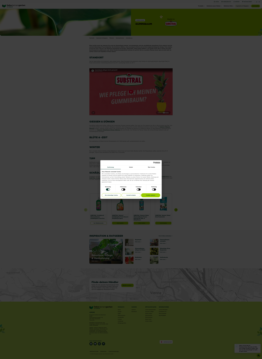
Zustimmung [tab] (110, 167)
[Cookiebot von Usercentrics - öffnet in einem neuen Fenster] (154, 163)
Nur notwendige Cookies (111, 195)
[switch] (123, 189)
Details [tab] (131, 167)
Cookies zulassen (150, 195)
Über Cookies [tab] (151, 167)
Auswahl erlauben (131, 195)
